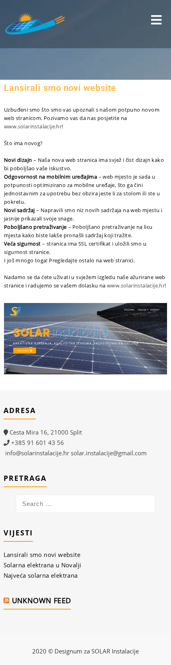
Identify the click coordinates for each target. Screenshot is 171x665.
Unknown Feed (41, 600)
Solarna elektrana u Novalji (43, 565)
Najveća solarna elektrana (41, 575)
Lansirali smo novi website (42, 555)
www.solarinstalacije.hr (136, 285)
